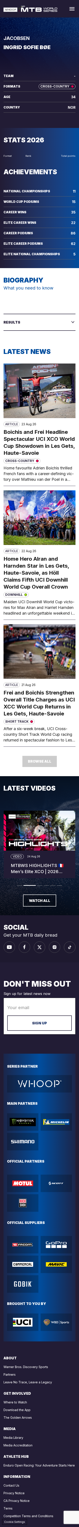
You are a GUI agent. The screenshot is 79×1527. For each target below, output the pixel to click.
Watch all (39, 900)
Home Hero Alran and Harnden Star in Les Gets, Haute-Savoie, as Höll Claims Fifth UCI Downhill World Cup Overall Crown (36, 573)
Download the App (17, 1410)
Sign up (39, 1023)
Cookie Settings (14, 1522)
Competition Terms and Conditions (28, 1516)
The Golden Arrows (18, 1417)
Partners (10, 1374)
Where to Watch (15, 1402)
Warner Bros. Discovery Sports (26, 1367)
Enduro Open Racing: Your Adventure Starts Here (39, 1465)
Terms (8, 1508)
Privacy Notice (14, 1493)
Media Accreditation (18, 1445)
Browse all (39, 761)
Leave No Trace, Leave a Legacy (28, 1382)
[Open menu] (71, 8)
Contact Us (11, 1485)
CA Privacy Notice (17, 1501)
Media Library (13, 1437)
